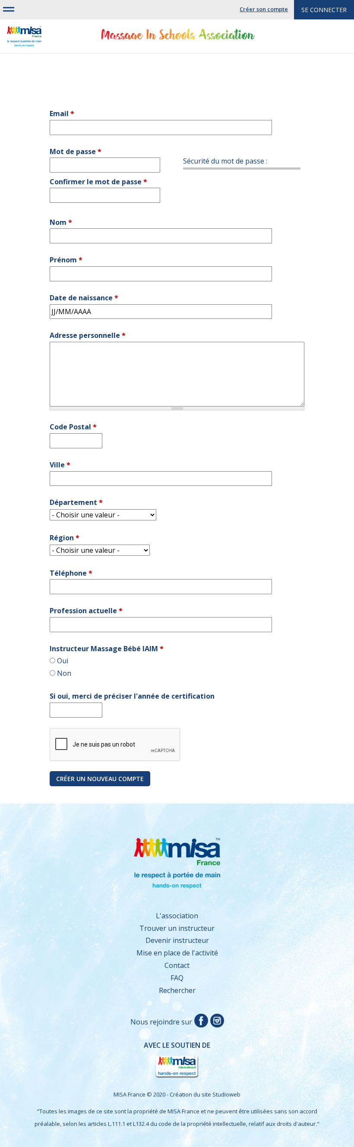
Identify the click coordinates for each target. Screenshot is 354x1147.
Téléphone (71, 573)
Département (76, 502)
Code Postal (73, 427)
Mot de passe (75, 151)
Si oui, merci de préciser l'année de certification (132, 696)
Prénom (66, 260)
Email (62, 113)
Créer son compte (264, 9)
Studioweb (226, 1094)
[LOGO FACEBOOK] (200, 1022)
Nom (61, 222)
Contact (177, 965)
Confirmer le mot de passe (98, 181)
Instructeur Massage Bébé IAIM (107, 648)
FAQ (177, 978)
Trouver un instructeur (177, 928)
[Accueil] (24, 40)
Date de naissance (84, 298)
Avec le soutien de (118, 1053)
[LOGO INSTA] (216, 1022)
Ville (60, 465)
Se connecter (324, 10)
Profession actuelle (86, 610)
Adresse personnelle (88, 335)
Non (64, 673)
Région (64, 537)
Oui (62, 660)
